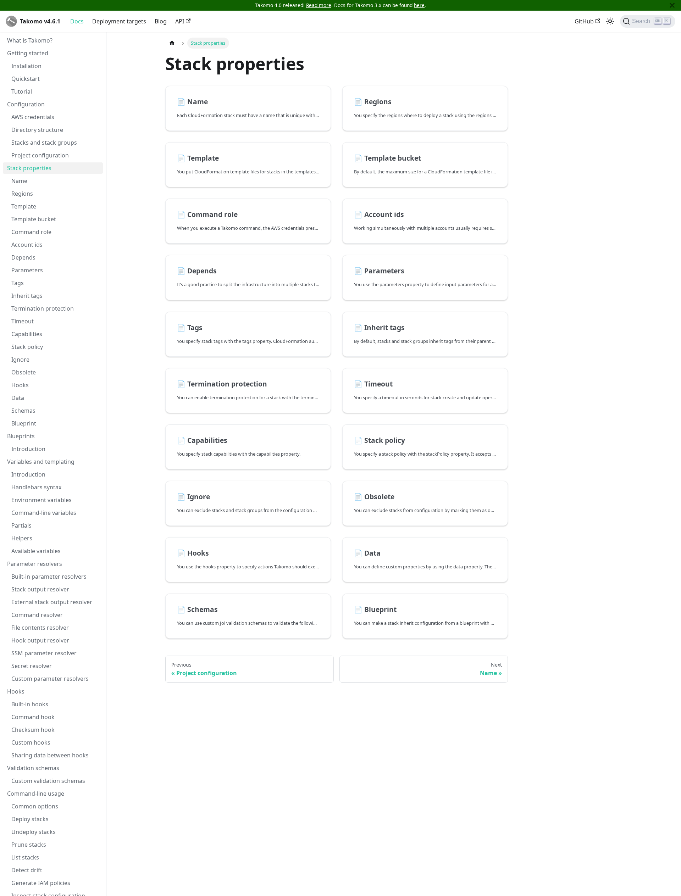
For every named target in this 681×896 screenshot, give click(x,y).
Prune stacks (28, 844)
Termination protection (42, 308)
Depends (23, 257)
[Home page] (172, 43)
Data (17, 398)
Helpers (21, 538)
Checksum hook (33, 730)
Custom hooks (30, 742)
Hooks (20, 385)
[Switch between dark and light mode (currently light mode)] (610, 21)
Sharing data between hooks (50, 755)
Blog (161, 21)
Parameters (27, 270)
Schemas (23, 410)
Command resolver (37, 615)
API (179, 21)
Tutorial (21, 91)
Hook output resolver (40, 640)
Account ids (27, 245)
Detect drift (26, 870)
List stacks (25, 857)
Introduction (28, 449)
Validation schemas (33, 768)
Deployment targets (119, 21)
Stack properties (29, 168)
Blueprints (21, 436)
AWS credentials (32, 117)
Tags (17, 283)
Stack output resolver (40, 589)
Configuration (26, 104)
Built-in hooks (29, 704)
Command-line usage (35, 793)
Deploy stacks (30, 819)
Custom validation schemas (48, 781)
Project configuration (40, 155)
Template (23, 206)
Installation (26, 66)
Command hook (33, 717)
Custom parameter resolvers (50, 679)
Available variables (36, 551)
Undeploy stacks (33, 832)
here (419, 5)
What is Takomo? (29, 40)
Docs (77, 21)
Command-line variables (43, 513)
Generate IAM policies (40, 883)
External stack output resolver (51, 602)
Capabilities (26, 334)
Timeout (22, 321)
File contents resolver (40, 627)
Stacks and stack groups (44, 142)
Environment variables (41, 500)
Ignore (20, 359)
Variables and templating (40, 462)
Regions (22, 193)
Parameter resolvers (34, 564)
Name (19, 181)
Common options (34, 806)
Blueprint (23, 423)
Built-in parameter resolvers (49, 576)
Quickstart (25, 79)
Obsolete (23, 372)
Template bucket (33, 219)
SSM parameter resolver (44, 653)
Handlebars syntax (36, 487)
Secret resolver (31, 666)
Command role (31, 232)
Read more (318, 5)
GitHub (584, 21)
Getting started (27, 53)
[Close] (672, 5)
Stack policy (27, 347)
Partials (21, 525)
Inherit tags (27, 296)
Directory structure (37, 130)
